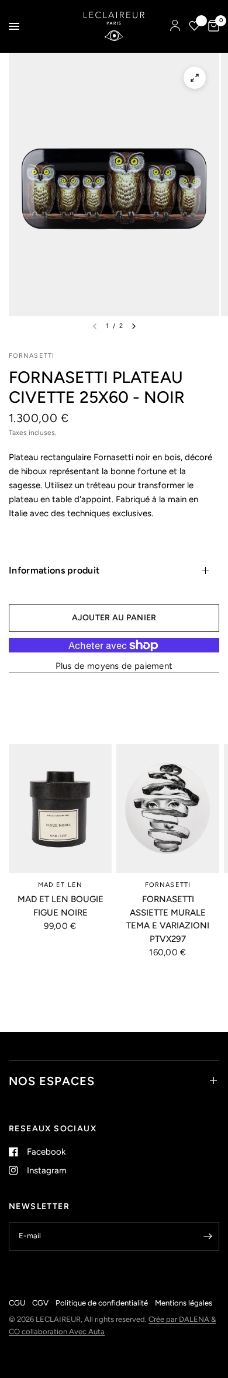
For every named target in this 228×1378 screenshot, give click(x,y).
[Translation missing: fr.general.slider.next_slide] (134, 326)
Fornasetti (168, 885)
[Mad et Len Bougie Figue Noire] (60, 808)
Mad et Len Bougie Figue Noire (60, 906)
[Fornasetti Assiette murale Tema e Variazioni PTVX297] (167, 808)
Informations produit (54, 570)
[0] (211, 26)
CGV (40, 1302)
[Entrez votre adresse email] (207, 1236)
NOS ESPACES (52, 1081)
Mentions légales (183, 1302)
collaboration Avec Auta (63, 1331)
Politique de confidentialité (102, 1302)
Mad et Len (60, 885)
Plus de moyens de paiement (114, 666)
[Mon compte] (175, 26)
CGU (17, 1302)
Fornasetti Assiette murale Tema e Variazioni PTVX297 (167, 919)
